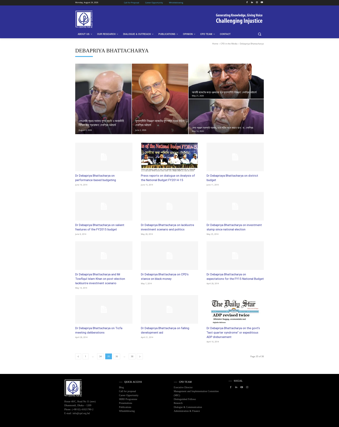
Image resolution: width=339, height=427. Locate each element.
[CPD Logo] (103, 19)
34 (100, 356)
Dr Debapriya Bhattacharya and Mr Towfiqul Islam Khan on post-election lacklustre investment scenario (100, 279)
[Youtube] (262, 3)
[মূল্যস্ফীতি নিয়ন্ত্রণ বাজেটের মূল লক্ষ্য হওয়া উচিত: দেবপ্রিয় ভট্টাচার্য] (160, 99)
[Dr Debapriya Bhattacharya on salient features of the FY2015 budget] (103, 206)
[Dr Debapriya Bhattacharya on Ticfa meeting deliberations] (103, 309)
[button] (259, 34)
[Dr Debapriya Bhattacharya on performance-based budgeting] (103, 157)
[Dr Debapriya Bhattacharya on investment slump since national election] (235, 206)
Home (215, 43)
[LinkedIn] (252, 3)
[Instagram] (257, 3)
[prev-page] (78, 356)
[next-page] (140, 356)
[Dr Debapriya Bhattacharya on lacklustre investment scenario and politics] (169, 206)
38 (132, 356)
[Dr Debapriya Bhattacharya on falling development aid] (169, 309)
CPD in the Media (229, 43)
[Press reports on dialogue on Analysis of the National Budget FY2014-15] (169, 157)
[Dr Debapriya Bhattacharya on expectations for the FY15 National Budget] (235, 255)
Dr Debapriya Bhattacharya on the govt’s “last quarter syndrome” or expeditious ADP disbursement (233, 332)
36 (116, 356)
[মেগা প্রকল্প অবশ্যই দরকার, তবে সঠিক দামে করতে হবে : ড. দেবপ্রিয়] (226, 116)
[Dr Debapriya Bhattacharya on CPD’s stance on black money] (169, 255)
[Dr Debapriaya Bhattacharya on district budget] (235, 157)
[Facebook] (247, 3)
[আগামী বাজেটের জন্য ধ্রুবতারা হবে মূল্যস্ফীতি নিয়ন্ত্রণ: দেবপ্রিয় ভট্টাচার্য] (226, 81)
